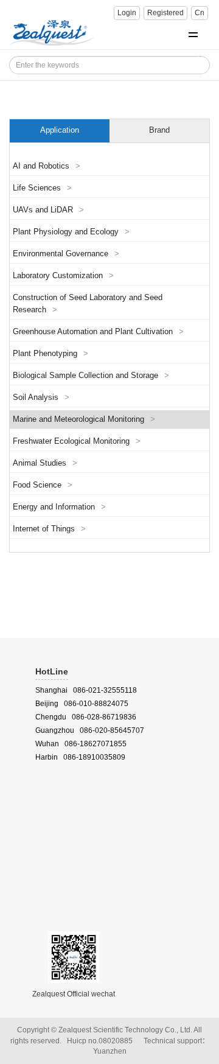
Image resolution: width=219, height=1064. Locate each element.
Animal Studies (45, 463)
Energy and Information (59, 507)
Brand (159, 130)
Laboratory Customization (63, 275)
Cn (199, 13)
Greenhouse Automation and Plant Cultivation (98, 331)
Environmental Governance (66, 254)
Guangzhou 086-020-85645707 (89, 730)
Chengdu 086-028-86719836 (85, 717)
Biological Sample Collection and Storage (91, 375)
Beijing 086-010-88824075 (81, 703)
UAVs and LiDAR (48, 210)
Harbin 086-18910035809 (80, 757)
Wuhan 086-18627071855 (81, 744)
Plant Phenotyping (50, 353)
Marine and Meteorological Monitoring (84, 419)
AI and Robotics (46, 166)
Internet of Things (49, 529)
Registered (165, 13)
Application (59, 130)
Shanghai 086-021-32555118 (86, 690)
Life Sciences (42, 188)
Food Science (42, 485)
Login (126, 13)
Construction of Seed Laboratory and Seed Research (87, 303)
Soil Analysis (41, 397)
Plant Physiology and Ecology (71, 232)
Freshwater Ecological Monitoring (77, 441)
